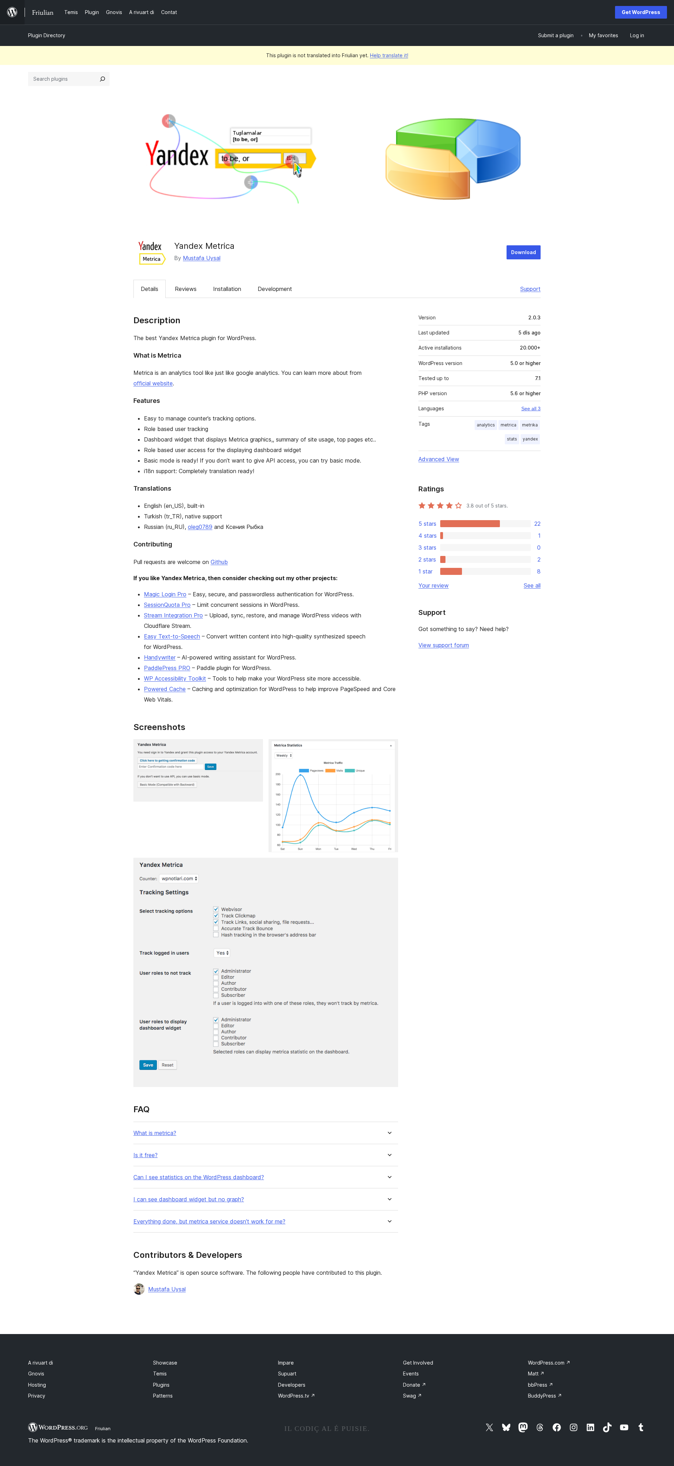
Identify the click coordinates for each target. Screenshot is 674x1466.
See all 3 (531, 408)
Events (411, 1374)
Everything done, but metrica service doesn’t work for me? (209, 1221)
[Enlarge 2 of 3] (388, 748)
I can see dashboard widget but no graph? (188, 1199)
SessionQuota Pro (167, 604)
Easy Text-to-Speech (172, 636)
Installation (227, 288)
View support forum (443, 645)
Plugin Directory (46, 35)
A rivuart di (40, 1363)
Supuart (287, 1374)
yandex (530, 439)
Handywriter (160, 657)
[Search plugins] (102, 79)
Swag (412, 1396)
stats (512, 439)
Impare (286, 1363)
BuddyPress (545, 1396)
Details (149, 288)
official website (153, 383)
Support (530, 288)
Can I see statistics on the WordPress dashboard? (198, 1177)
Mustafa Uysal (201, 257)
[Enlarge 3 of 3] (388, 867)
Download (523, 252)
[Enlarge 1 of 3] (253, 748)
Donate (414, 1385)
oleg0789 (200, 526)
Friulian (103, 1428)
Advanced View (438, 459)
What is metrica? (154, 1133)
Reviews (186, 288)
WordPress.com (549, 1363)
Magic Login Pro (165, 594)
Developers (291, 1385)
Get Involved (418, 1363)
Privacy (36, 1396)
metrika (530, 424)
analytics (486, 424)
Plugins (161, 1385)
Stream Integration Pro (173, 615)
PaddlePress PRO (167, 667)
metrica (508, 424)
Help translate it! (389, 55)
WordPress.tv (296, 1396)
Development (275, 288)
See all (532, 585)
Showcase (165, 1363)
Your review (433, 585)
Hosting (37, 1385)
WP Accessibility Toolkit (175, 678)
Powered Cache (165, 688)
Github (219, 561)
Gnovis (36, 1374)
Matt (536, 1374)
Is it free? (145, 1155)
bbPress (540, 1385)
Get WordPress (641, 12)
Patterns (163, 1396)
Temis (160, 1374)
